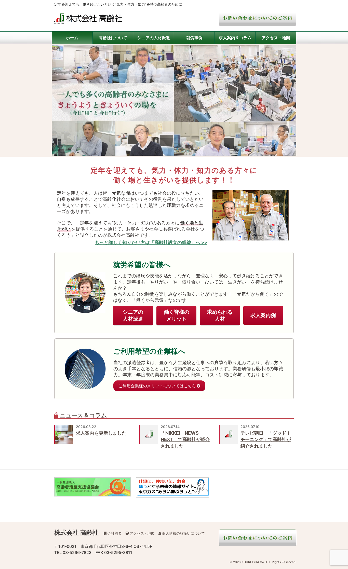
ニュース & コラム (83, 415)
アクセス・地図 (276, 37)
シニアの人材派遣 (153, 37)
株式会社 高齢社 (76, 532)
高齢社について (113, 37)
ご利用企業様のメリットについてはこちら (157, 385)
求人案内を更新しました (101, 433)
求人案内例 (263, 315)
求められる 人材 (220, 315)
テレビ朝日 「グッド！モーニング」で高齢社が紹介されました (265, 439)
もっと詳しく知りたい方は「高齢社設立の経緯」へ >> (151, 242)
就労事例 (194, 37)
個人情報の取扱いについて (183, 533)
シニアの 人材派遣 (133, 315)
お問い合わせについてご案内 (257, 18)
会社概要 (115, 533)
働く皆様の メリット (176, 315)
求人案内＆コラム (235, 37)
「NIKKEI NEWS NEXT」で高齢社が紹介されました (185, 439)
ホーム (72, 37)
